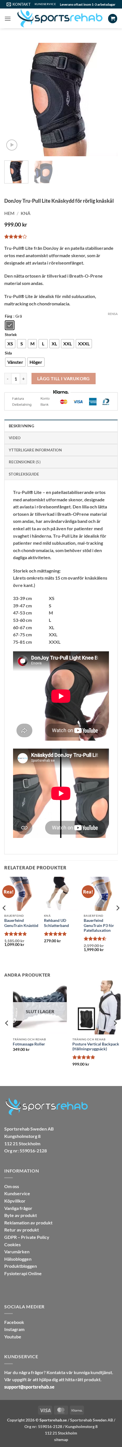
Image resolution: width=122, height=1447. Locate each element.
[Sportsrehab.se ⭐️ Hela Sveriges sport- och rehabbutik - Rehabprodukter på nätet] (60, 18)
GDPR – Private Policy (26, 1237)
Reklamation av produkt (28, 1222)
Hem (9, 213)
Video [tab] (14, 438)
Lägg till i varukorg (63, 378)
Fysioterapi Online (23, 1273)
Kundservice (17, 1193)
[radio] (9, 325)
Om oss (11, 1186)
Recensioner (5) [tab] (25, 462)
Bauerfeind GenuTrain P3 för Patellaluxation (99, 925)
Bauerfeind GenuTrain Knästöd (21, 923)
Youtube (12, 1336)
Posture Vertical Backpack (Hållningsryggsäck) (87, 1046)
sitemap (61, 1439)
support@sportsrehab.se (29, 1386)
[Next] (108, 99)
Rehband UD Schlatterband (56, 923)
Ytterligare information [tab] (35, 450)
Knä (25, 213)
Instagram (14, 1329)
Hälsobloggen (17, 1259)
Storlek (11, 335)
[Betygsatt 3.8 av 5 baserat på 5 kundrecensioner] (61, 236)
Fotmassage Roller (20, 1044)
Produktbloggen (20, 1266)
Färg (8, 316)
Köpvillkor (15, 1200)
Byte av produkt (20, 1215)
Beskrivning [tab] (21, 426)
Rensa (113, 314)
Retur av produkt (21, 1229)
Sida (8, 353)
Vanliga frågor (18, 1208)
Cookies (12, 1244)
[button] (7, 19)
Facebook (14, 1322)
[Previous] (14, 99)
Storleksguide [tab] (24, 474)
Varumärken (17, 1251)
